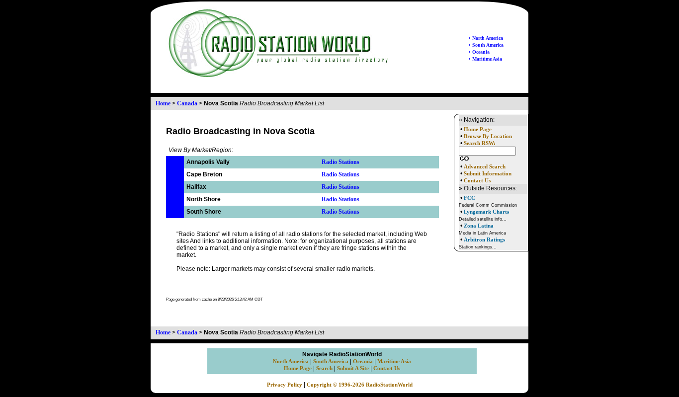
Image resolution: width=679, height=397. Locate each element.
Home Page (478, 129)
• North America (486, 38)
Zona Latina (479, 226)
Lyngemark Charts (486, 212)
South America (330, 361)
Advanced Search (485, 166)
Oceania (363, 361)
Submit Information (487, 173)
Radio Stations (340, 162)
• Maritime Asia (485, 59)
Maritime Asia (394, 361)
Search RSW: (480, 143)
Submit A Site (353, 368)
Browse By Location (488, 136)
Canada (187, 103)
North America (291, 361)
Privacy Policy (284, 385)
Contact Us (477, 180)
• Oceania (479, 52)
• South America (486, 45)
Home (163, 103)
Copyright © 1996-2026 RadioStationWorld (360, 385)
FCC (469, 198)
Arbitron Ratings (484, 239)
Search (324, 368)
